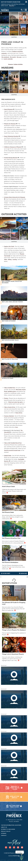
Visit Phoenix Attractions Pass (11, 538)
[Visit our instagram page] (14, 847)
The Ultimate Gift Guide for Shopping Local (13, 603)
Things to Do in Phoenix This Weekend (14, 630)
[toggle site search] (21, 9)
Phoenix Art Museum (10, 123)
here (16, 427)
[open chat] (22, 857)
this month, (13, 57)
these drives (18, 412)
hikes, (5, 259)
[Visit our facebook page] (6, 847)
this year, (19, 57)
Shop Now (11, 5)
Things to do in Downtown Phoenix (13, 654)
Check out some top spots (15, 402)
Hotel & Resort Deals (8, 486)
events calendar (8, 59)
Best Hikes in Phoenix (9, 321)
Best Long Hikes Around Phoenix (12, 301)
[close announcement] (26, 2)
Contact (3, 835)
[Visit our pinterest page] (18, 847)
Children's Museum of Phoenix (13, 147)
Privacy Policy (5, 831)
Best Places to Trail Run (10, 359)
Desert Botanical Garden (11, 136)
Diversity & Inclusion (8, 829)
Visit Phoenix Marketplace (10, 562)
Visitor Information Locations (11, 825)
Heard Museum (8, 109)
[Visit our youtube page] (22, 847)
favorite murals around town (12, 450)
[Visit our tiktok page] (10, 847)
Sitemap (3, 833)
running (14, 259)
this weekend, (5, 57)
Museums (10, 64)
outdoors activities (17, 51)
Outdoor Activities (18, 64)
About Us (4, 827)
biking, (10, 259)
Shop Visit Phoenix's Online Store (10, 2)
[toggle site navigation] (26, 9)
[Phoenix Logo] (5, 10)
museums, (4, 53)
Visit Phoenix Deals (8, 512)
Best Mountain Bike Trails (10, 340)
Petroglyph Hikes (7, 378)
